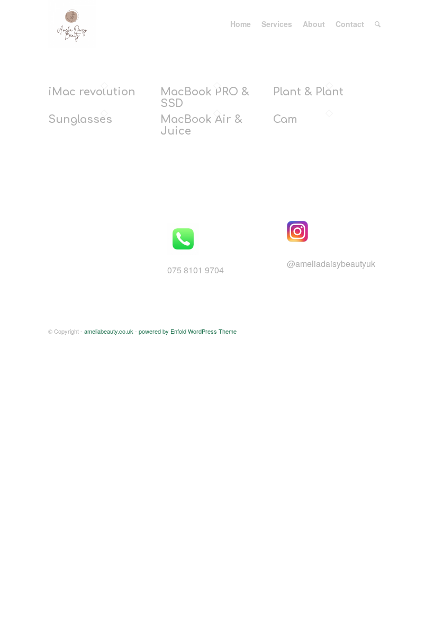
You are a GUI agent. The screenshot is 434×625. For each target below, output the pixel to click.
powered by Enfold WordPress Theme (188, 331)
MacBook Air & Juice (201, 125)
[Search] (377, 24)
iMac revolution (91, 92)
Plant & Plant (308, 92)
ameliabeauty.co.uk (108, 331)
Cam (285, 119)
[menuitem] (240, 24)
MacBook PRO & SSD (204, 98)
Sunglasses (80, 119)
